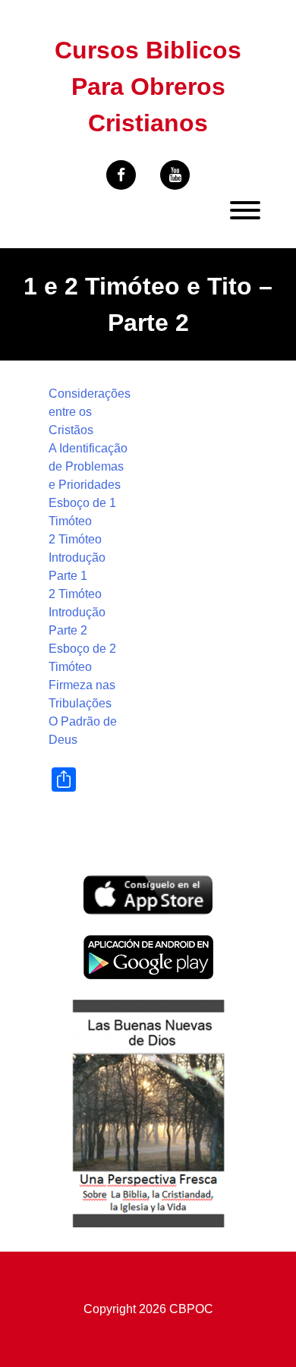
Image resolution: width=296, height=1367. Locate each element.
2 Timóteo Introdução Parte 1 (77, 557)
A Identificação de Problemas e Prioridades (88, 466)
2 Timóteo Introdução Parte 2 (77, 612)
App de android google (144, 943)
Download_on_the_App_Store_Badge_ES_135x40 (148, 883)
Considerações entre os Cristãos (90, 411)
